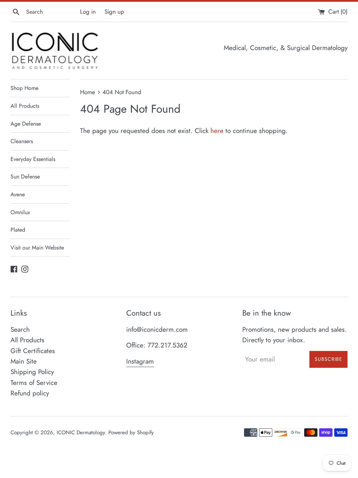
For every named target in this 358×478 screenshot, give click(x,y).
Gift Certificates (32, 351)
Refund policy (29, 393)
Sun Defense (25, 177)
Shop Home (24, 88)
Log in (88, 11)
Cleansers (21, 141)
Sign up (114, 11)
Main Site (23, 361)
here (216, 130)
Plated (17, 230)
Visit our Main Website (37, 248)
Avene (17, 194)
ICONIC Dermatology (81, 432)
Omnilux (20, 212)
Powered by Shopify (131, 432)
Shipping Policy (32, 372)
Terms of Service (33, 382)
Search (20, 329)
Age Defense (25, 124)
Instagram (140, 361)
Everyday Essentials (32, 159)
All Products (24, 106)
